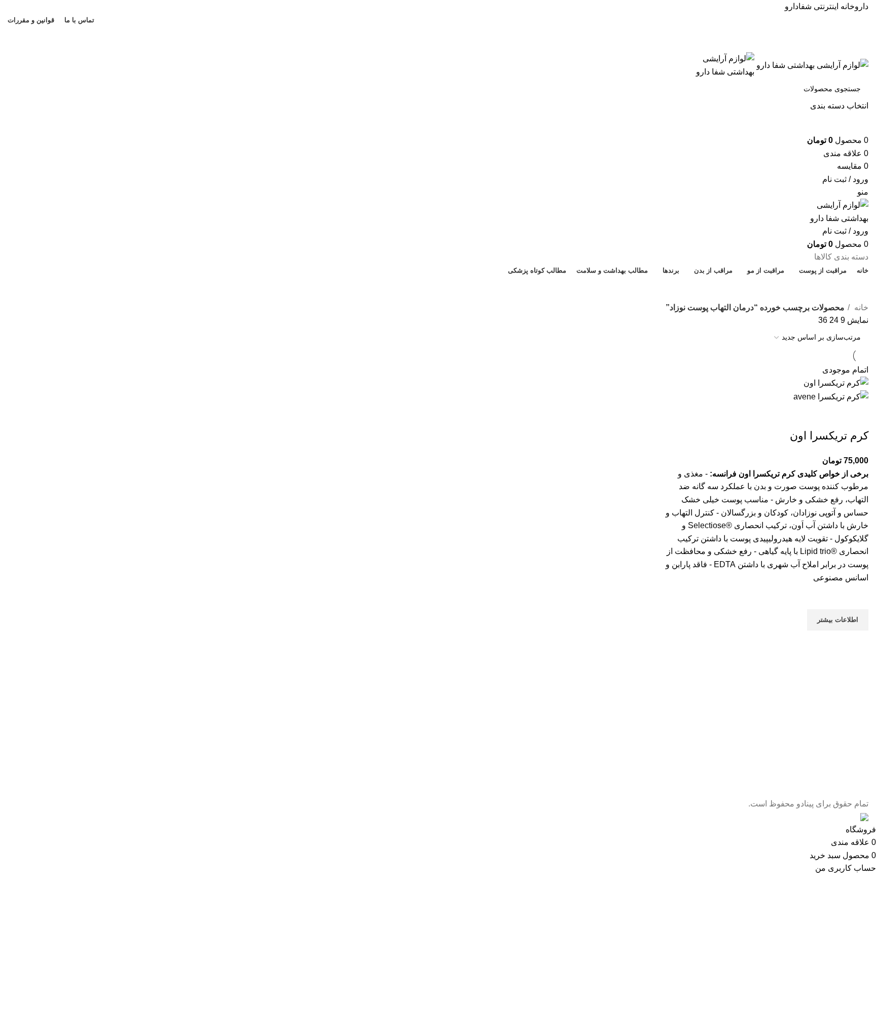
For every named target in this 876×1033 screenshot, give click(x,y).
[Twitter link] (450, 32)
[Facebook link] (461, 32)
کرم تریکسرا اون (829, 435)
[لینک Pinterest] (415, 32)
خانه (860, 307)
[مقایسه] (855, 415)
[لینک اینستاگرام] (438, 32)
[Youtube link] (426, 32)
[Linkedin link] (426, 45)
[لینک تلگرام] (415, 45)
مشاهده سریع (855, 643)
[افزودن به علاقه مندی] (855, 596)
